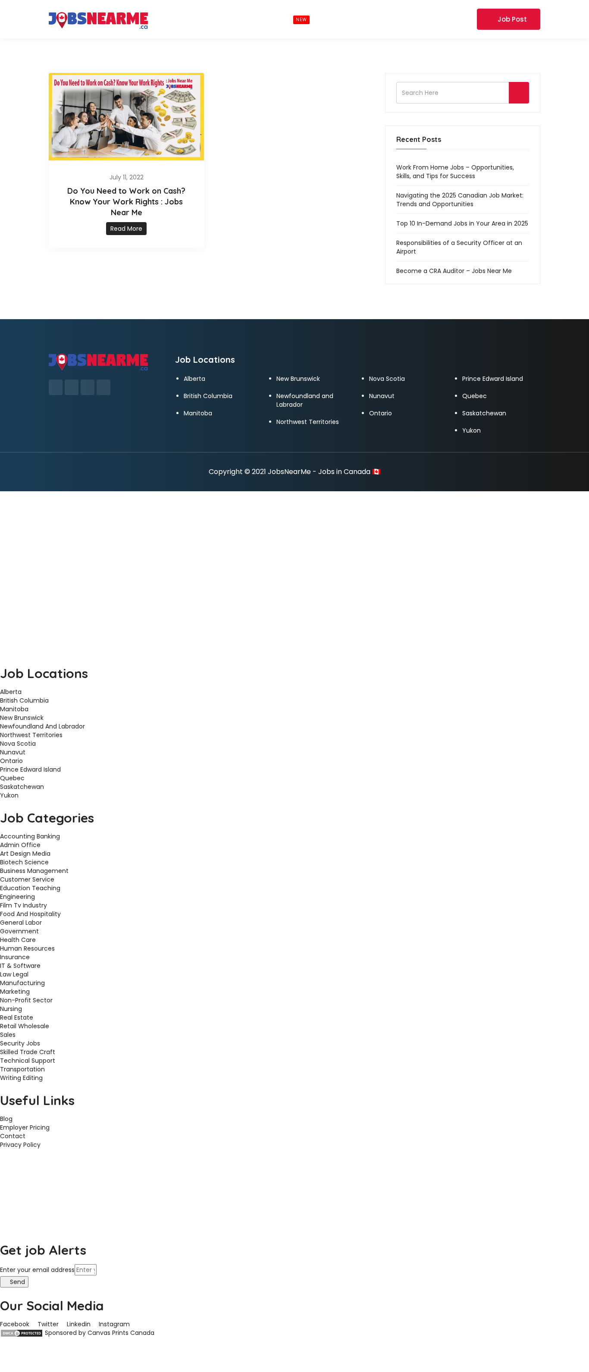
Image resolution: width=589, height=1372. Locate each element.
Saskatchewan (484, 413)
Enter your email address (37, 1269)
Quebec (474, 396)
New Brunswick (298, 378)
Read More (126, 228)
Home (166, 19)
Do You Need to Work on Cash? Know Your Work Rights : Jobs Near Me (126, 201)
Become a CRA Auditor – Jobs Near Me (454, 271)
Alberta (194, 378)
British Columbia (208, 396)
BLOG (335, 19)
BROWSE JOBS (278, 19)
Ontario (380, 413)
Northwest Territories (307, 422)
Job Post (512, 19)
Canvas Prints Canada (121, 1332)
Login (425, 19)
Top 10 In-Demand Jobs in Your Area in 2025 (462, 223)
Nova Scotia (387, 378)
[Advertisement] (294, 556)
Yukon (471, 430)
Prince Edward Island (492, 378)
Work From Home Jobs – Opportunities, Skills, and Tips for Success (455, 171)
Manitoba (198, 413)
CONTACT (375, 19)
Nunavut (382, 396)
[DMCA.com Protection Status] (21, 1332)
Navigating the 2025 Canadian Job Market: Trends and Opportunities (459, 199)
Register (458, 19)
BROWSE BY (209, 19)
